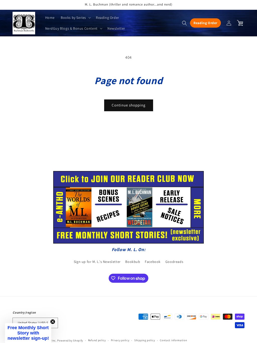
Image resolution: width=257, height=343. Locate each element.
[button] (75, 17)
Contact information (173, 340)
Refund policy (97, 340)
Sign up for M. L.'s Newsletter (97, 261)
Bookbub (132, 261)
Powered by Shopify (70, 340)
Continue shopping (129, 105)
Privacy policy (120, 340)
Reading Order (205, 23)
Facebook (153, 261)
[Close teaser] (52, 321)
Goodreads (174, 261)
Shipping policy (144, 340)
